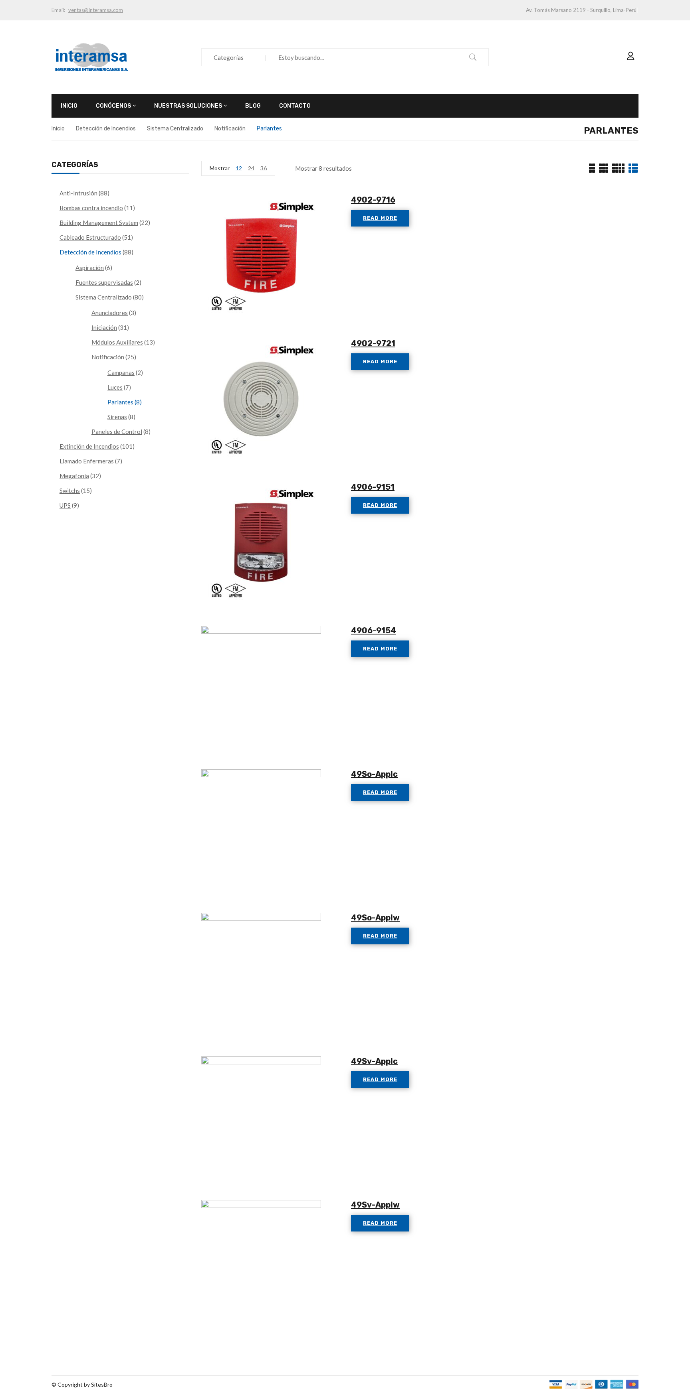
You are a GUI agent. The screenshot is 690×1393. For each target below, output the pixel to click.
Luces (115, 387)
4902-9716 (373, 200)
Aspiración (89, 267)
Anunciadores (109, 312)
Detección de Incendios (106, 128)
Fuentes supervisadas (104, 282)
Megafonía (74, 475)
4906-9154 (373, 630)
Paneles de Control (116, 431)
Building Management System (98, 222)
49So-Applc (374, 774)
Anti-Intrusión (78, 193)
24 (251, 168)
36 (263, 168)
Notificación (230, 128)
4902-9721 (373, 343)
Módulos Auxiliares (117, 342)
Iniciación (104, 327)
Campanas (121, 372)
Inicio (58, 128)
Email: (58, 10)
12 (239, 168)
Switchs (69, 490)
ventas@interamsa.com (95, 10)
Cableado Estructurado (90, 237)
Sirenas (117, 416)
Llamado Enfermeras (86, 461)
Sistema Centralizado (175, 128)
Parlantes (120, 402)
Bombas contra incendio (91, 207)
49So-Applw (375, 917)
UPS (65, 505)
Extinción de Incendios (89, 446)
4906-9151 (373, 487)
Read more (380, 218)
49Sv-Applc (374, 1061)
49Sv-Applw (375, 1205)
